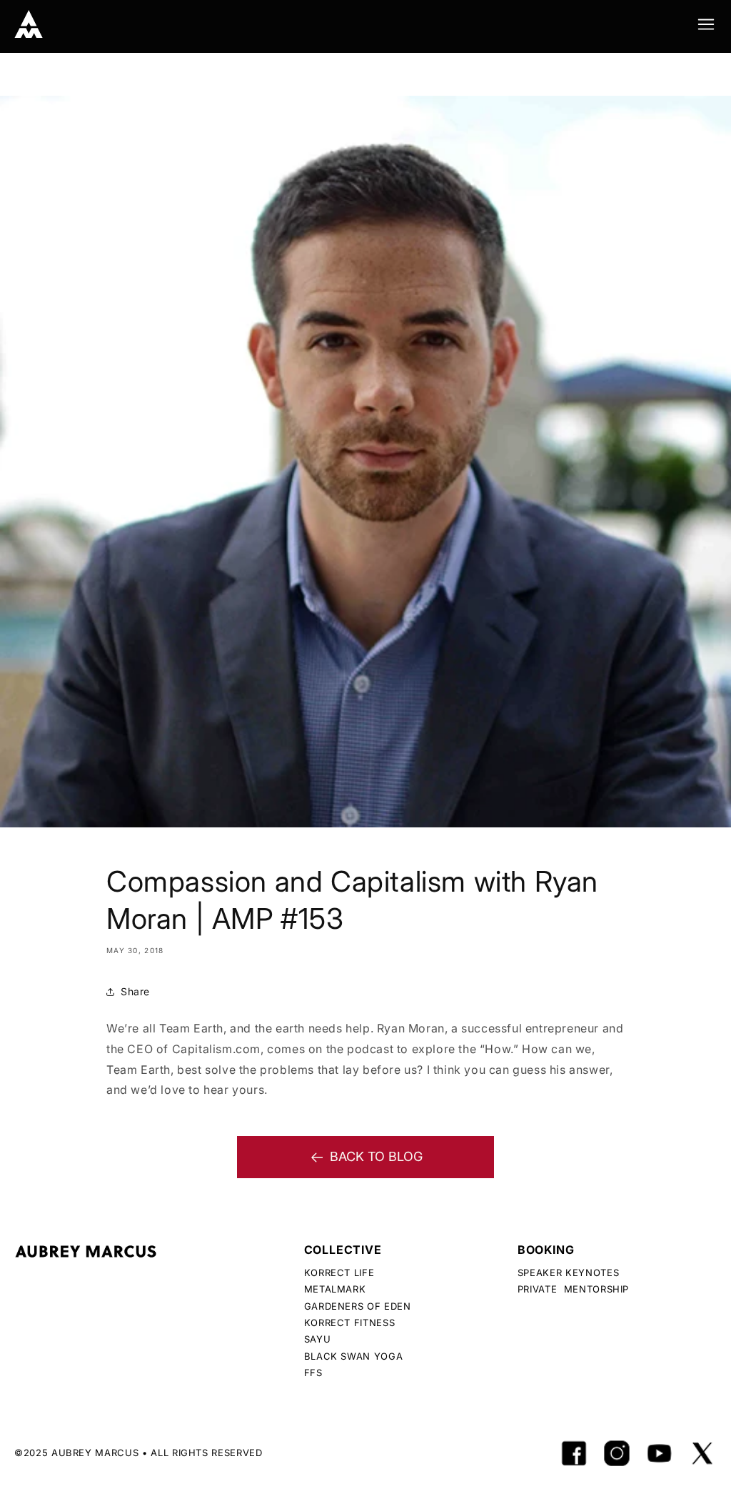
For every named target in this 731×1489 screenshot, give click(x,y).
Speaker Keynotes (568, 1272)
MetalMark (335, 1289)
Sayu (317, 1339)
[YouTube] (659, 1453)
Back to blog (376, 1156)
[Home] (28, 24)
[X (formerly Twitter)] (702, 1453)
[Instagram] (617, 1453)
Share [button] (135, 991)
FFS (313, 1372)
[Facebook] (574, 1453)
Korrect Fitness (349, 1322)
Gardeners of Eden (357, 1306)
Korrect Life (339, 1272)
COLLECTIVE (343, 1250)
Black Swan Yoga (353, 1356)
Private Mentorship (573, 1289)
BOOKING (546, 1250)
